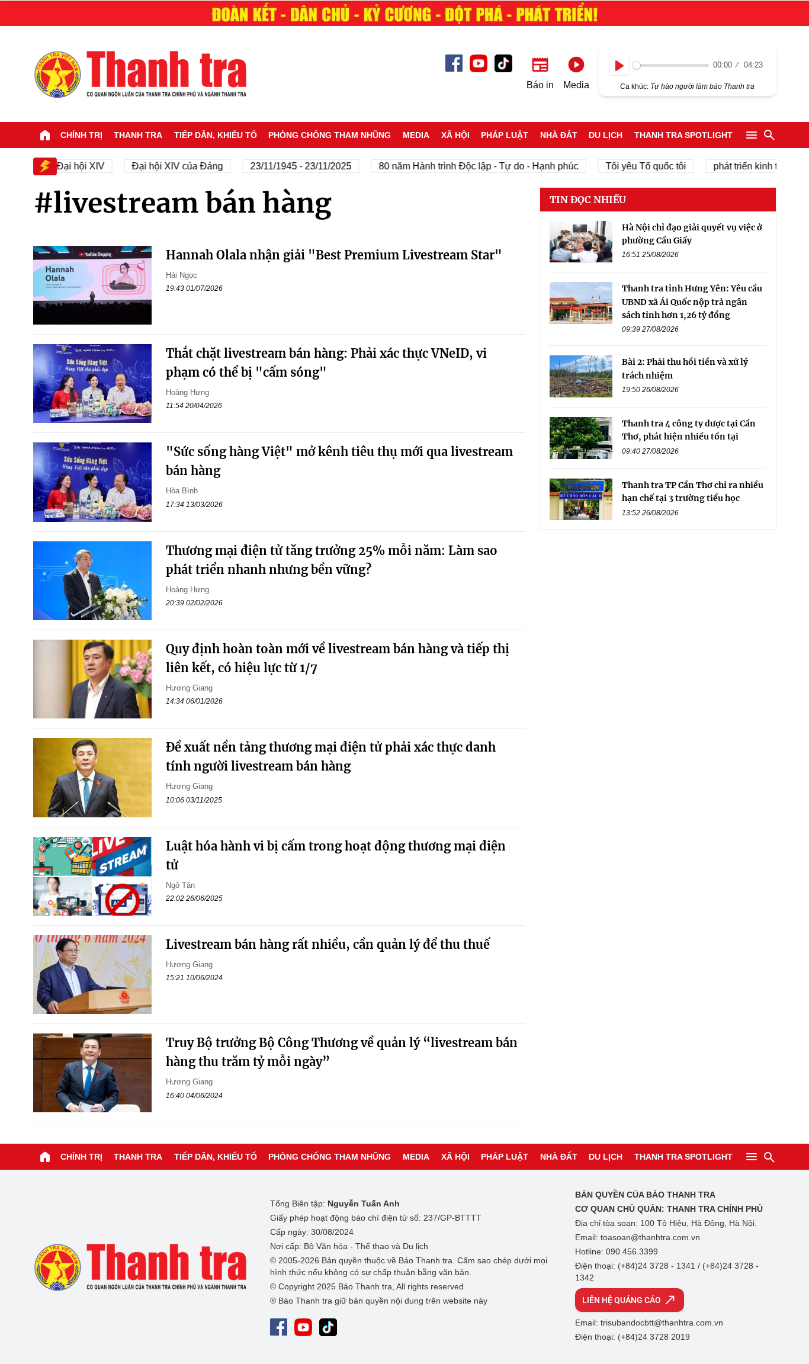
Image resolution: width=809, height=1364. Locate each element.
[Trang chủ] (45, 135)
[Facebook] (454, 63)
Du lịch (605, 135)
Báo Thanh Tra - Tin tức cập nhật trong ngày (139, 74)
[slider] (671, 65)
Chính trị (81, 135)
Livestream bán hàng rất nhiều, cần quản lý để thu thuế (328, 944)
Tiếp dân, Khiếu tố (215, 135)
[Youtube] (478, 63)
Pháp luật (504, 135)
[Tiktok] (503, 63)
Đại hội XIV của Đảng (165, 166)
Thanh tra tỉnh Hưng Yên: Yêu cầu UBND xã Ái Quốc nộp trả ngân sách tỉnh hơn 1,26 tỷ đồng (692, 301)
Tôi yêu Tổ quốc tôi (633, 166)
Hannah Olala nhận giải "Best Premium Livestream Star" (334, 255)
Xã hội (455, 135)
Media (416, 135)
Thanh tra (138, 135)
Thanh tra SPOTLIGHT (683, 135)
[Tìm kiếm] (769, 135)
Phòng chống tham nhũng (329, 135)
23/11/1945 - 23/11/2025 (288, 166)
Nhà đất (558, 135)
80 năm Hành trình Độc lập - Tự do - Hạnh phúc (466, 166)
